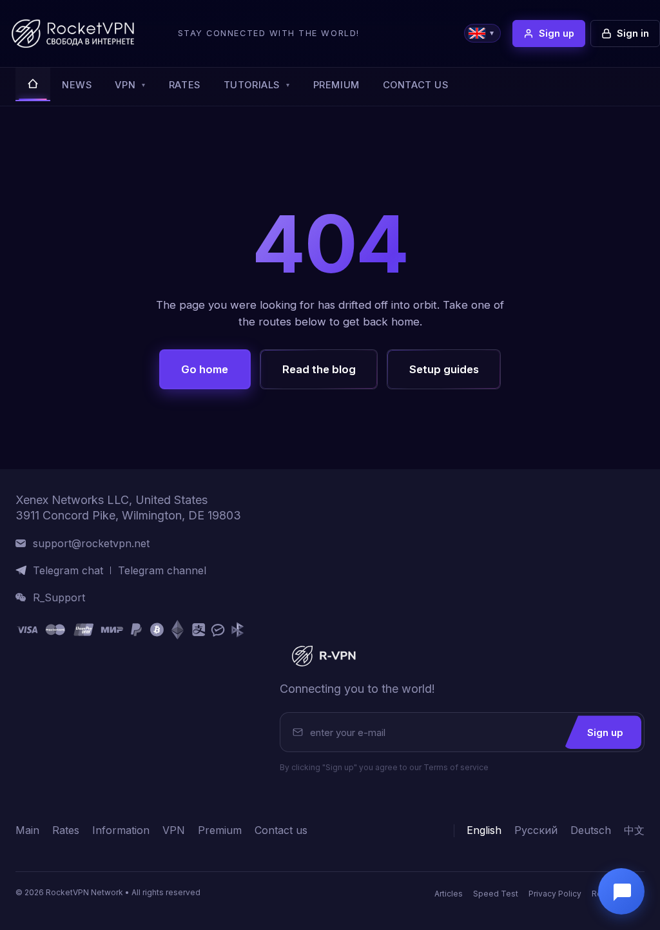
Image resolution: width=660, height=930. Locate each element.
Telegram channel (162, 571)
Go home (204, 369)
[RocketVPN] (322, 656)
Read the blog (319, 369)
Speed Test (495, 893)
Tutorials (257, 85)
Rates (184, 85)
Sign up (605, 732)
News (77, 85)
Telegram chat (68, 571)
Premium (336, 85)
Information (121, 830)
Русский (536, 830)
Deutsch (590, 830)
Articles (448, 893)
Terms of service (456, 767)
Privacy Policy (555, 893)
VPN (130, 85)
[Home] (32, 84)
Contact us (416, 85)
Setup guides (444, 369)
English (484, 830)
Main (27, 830)
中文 (634, 830)
